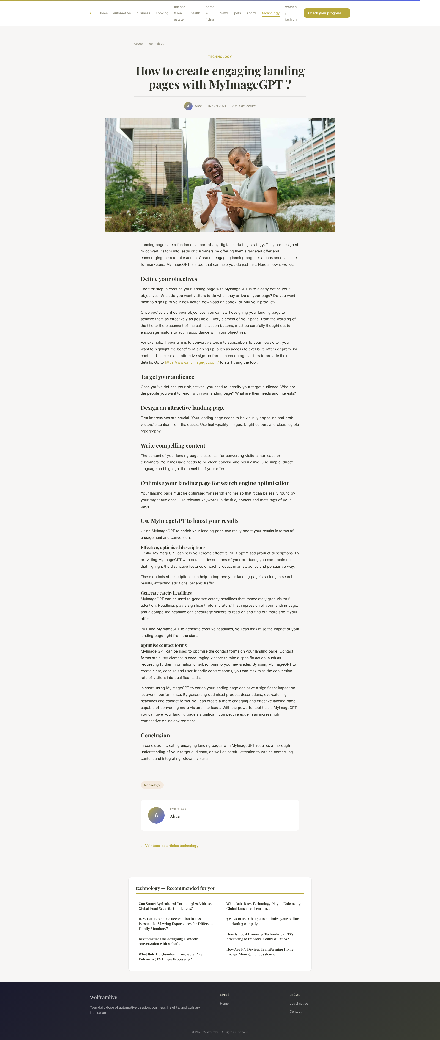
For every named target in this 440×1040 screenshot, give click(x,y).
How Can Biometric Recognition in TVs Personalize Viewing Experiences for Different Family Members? (176, 923)
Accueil (139, 43)
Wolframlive (103, 997)
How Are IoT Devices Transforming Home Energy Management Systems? (260, 951)
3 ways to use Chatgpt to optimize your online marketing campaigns (262, 921)
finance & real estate (179, 13)
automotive (122, 13)
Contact (296, 1011)
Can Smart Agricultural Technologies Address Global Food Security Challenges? (175, 906)
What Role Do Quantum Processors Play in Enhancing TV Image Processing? (172, 956)
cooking (162, 13)
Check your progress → (327, 13)
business (143, 13)
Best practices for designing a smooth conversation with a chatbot (168, 941)
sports (252, 13)
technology (271, 13)
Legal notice (299, 1003)
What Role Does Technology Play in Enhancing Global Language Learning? (263, 906)
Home (103, 13)
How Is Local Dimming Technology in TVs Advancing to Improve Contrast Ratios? (259, 936)
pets (237, 13)
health (195, 13)
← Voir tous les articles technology (169, 846)
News (224, 13)
